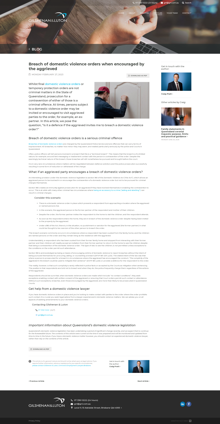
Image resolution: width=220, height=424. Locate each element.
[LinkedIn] (182, 404)
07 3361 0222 (43, 310)
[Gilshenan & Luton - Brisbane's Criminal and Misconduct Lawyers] (48, 17)
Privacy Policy (34, 421)
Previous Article (36, 381)
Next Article (143, 381)
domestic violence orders (62, 84)
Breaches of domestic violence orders (46, 144)
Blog (36, 49)
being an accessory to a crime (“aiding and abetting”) (117, 190)
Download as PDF (139, 75)
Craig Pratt (114, 366)
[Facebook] (188, 404)
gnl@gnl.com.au (45, 315)
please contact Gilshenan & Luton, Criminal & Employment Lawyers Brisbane (61, 365)
